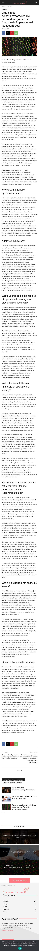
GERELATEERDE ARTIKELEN (13, 780)
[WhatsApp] (16, 33)
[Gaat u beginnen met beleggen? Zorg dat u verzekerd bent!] (6, 798)
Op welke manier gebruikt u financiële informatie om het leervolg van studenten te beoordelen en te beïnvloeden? (28, 758)
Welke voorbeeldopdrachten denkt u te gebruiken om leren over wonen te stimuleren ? (10, 756)
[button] (3, 2)
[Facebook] (3, 33)
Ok (20, 948)
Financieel (9, 6)
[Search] (36, 2)
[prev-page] (3, 814)
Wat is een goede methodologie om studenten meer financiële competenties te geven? (24, 807)
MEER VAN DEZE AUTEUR (12, 783)
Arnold (19, 771)
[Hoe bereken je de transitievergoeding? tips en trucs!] (6, 790)
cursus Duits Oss (7, 930)
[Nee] (37, 945)
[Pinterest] (12, 33)
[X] (8, 33)
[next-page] (6, 814)
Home (3, 6)
